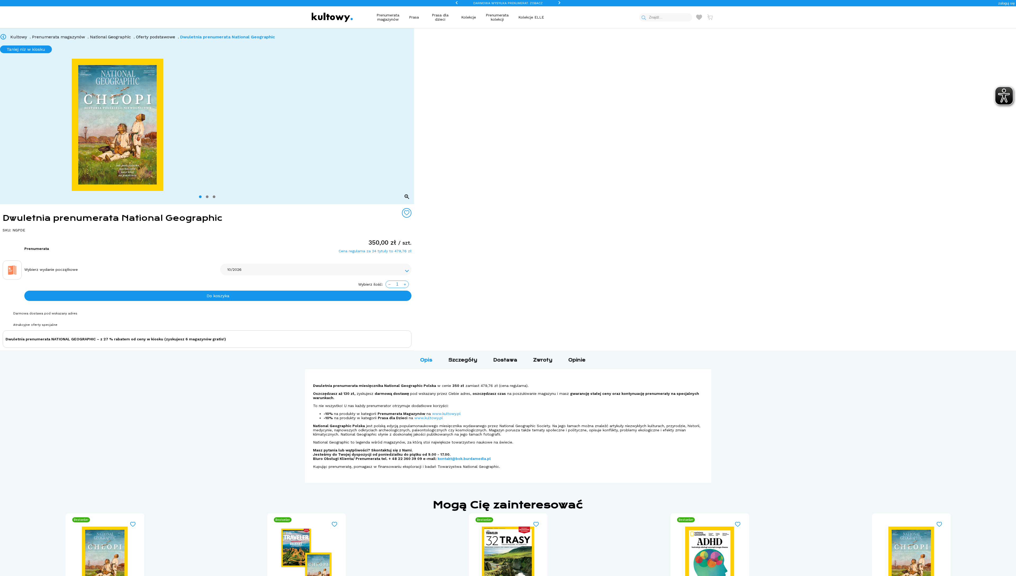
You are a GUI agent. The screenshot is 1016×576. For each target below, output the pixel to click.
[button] (1006, 3)
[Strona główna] (332, 17)
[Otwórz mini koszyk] (710, 17)
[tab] (200, 196)
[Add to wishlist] (406, 213)
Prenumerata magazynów (388, 17)
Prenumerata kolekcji (497, 17)
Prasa (414, 17)
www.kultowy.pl (446, 414)
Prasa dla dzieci (440, 17)
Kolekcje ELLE (531, 17)
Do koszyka (218, 295)
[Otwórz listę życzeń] (699, 17)
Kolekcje (468, 17)
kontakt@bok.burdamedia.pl (464, 458)
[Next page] (408, 125)
